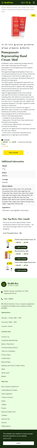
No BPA (14, 197)
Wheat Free (19, 204)
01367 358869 (8, 299)
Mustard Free (25, 195)
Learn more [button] (7, 438)
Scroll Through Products (10, 233)
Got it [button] (18, 443)
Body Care (25, 7)
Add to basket (13, 152)
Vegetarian (11, 204)
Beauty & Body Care (14, 7)
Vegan (4, 204)
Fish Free (10, 193)
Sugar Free (16, 202)
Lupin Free (25, 193)
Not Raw (20, 197)
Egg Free (24, 191)
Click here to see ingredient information (15, 210)
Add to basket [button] (22, 247)
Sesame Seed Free (26, 199)
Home (3, 7)
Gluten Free (17, 193)
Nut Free (26, 197)
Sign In (23, 2)
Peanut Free (16, 199)
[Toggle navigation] (34, 2)
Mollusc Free (16, 195)
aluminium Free (7, 189)
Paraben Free (6, 199)
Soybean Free (7, 202)
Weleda (4, 175)
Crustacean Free (7, 191)
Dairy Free (17, 191)
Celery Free (16, 189)
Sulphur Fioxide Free (27, 202)
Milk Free (9, 195)
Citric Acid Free (26, 189)
